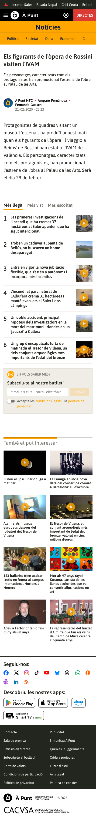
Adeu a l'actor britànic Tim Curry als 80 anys (23, 630)
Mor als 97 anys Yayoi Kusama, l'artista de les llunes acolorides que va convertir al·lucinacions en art (69, 584)
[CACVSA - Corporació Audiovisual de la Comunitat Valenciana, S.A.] (37, 810)
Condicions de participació (23, 774)
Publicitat (57, 732)
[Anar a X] (17, 673)
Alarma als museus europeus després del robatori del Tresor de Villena (20, 529)
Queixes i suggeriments (67, 749)
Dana (49, 39)
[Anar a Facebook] (6, 673)
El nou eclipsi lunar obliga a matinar (24, 481)
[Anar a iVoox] (89, 673)
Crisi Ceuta (70, 5)
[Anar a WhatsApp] (78, 673)
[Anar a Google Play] (19, 702)
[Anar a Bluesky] (58, 673)
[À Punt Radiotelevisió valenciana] (28, 798)
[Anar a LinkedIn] (17, 682)
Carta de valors (14, 766)
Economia (67, 39)
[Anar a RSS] (27, 682)
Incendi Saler (22, 5)
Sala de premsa (14, 740)
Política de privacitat (18, 783)
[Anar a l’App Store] (53, 702)
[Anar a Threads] (68, 673)
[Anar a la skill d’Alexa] (79, 702)
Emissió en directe (16, 749)
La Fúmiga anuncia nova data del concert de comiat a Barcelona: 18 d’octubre (70, 483)
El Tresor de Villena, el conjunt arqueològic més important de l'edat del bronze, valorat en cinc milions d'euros (69, 531)
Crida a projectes (62, 757)
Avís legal (57, 774)
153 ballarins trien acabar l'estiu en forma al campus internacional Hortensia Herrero (23, 582)
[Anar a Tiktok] (37, 673)
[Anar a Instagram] (27, 673)
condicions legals (48, 401)
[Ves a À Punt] (24, 15)
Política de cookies (63, 783)
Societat (32, 39)
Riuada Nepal (46, 5)
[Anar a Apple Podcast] (6, 682)
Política (13, 39)
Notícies (48, 27)
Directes (84, 15)
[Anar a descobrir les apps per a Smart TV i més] (23, 715)
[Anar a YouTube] (47, 673)
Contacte (10, 732)
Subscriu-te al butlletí (19, 757)
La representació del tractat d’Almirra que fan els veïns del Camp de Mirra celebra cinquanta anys (71, 634)
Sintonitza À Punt (62, 740)
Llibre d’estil (59, 766)
